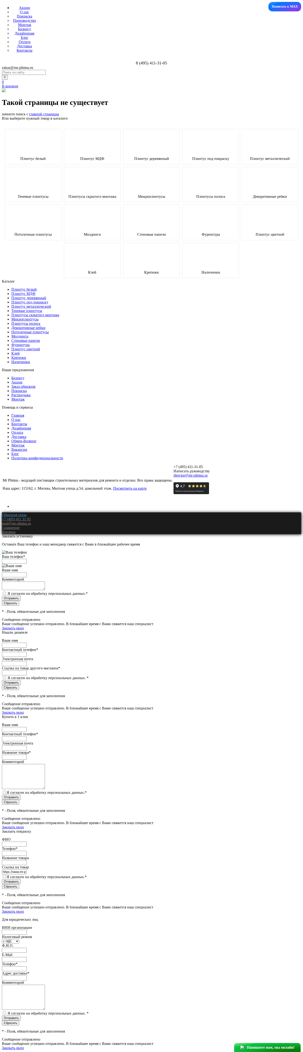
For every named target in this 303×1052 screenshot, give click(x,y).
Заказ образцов (23, 386)
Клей (92, 272)
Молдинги (92, 234)
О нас (24, 12)
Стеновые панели (151, 234)
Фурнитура (211, 234)
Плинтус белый (33, 159)
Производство (24, 20)
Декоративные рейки (270, 197)
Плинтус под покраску (210, 159)
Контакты (24, 50)
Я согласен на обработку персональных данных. (48, 593)
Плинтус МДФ (92, 159)
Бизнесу (24, 29)
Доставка (24, 46)
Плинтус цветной (270, 234)
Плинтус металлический (270, 159)
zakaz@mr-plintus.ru (17, 68)
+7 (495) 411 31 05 (16, 519)
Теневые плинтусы (33, 197)
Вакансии (19, 449)
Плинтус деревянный (151, 159)
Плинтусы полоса (210, 197)
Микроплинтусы (151, 197)
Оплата (25, 42)
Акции (24, 8)
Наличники (210, 272)
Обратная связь (14, 515)
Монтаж (24, 25)
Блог (24, 38)
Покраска (24, 16)
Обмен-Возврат (23, 441)
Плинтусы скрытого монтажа (92, 197)
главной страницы (44, 114)
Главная (17, 415)
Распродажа (21, 395)
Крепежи (151, 272)
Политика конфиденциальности (37, 458)
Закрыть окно (13, 628)
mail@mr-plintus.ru (16, 523)
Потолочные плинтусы (33, 234)
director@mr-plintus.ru (191, 475)
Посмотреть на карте (130, 488)
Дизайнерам (24, 33)
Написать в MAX (285, 6)
